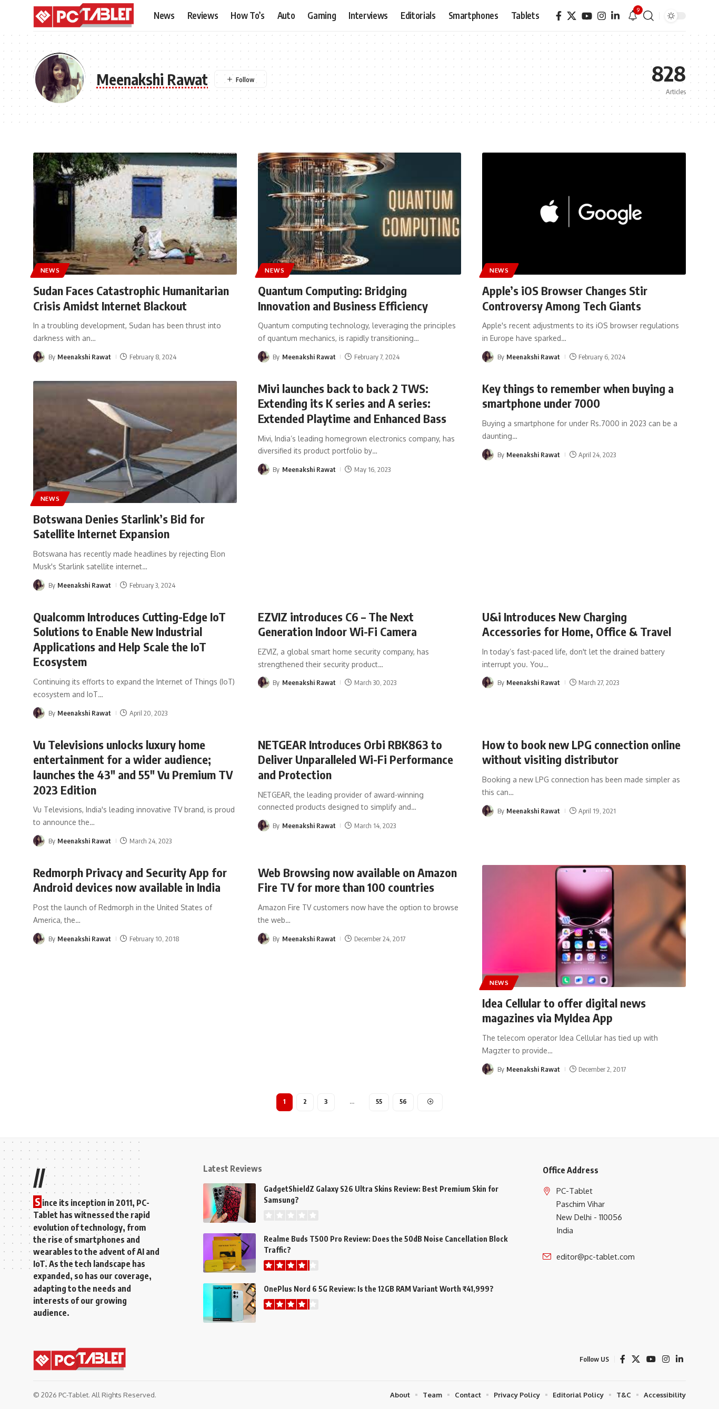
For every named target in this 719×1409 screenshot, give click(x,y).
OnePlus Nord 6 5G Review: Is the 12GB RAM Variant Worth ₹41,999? (379, 1288)
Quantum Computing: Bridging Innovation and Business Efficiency (343, 298)
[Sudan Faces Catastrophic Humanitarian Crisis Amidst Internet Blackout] (135, 214)
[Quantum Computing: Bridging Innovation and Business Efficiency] (360, 214)
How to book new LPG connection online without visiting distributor (581, 752)
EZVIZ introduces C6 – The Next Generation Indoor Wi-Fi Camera (337, 624)
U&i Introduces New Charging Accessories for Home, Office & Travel (576, 624)
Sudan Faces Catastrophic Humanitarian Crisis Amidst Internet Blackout (131, 298)
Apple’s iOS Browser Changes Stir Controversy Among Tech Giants (564, 298)
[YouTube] (587, 16)
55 (379, 1101)
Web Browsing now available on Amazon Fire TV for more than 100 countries (357, 880)
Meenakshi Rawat (84, 357)
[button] (648, 16)
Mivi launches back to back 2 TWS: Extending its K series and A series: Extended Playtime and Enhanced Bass (352, 403)
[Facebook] (558, 16)
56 (403, 1101)
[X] (571, 16)
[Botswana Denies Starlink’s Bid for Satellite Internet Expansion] (135, 442)
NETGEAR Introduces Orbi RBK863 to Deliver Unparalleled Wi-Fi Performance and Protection (355, 759)
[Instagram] (601, 16)
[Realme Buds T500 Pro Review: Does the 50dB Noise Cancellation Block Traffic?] (229, 1253)
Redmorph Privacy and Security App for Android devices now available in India (130, 880)
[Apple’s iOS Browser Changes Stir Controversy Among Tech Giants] (584, 214)
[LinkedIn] (615, 16)
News (50, 270)
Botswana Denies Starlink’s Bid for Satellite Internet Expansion (119, 526)
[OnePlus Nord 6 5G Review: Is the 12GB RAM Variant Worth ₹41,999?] (229, 1303)
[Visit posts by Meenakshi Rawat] (39, 357)
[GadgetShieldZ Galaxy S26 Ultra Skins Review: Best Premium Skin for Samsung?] (229, 1203)
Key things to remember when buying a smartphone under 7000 (578, 396)
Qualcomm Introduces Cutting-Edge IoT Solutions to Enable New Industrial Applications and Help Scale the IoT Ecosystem (129, 639)
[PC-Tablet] (85, 16)
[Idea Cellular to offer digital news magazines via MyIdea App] (584, 926)
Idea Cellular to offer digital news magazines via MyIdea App (564, 1010)
